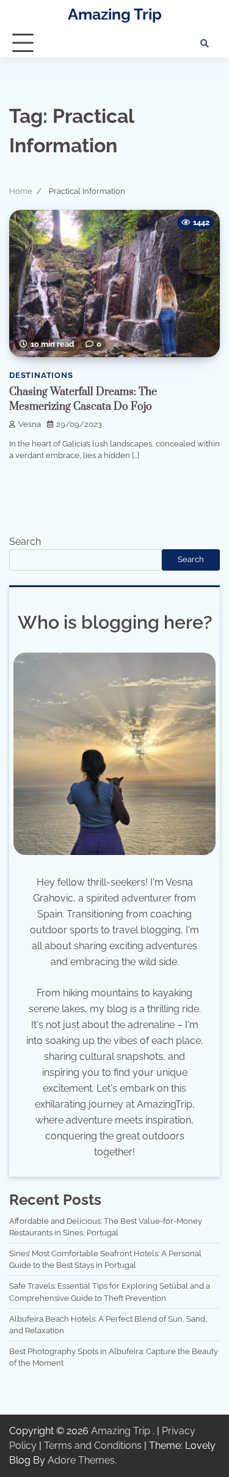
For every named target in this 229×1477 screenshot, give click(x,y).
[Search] (204, 43)
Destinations (41, 375)
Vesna (29, 424)
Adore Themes (81, 1460)
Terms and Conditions (93, 1445)
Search (25, 541)
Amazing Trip (115, 14)
